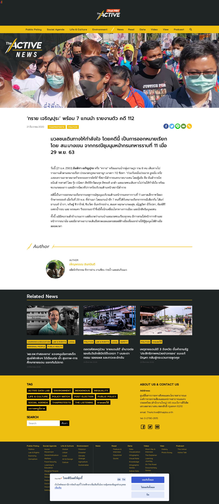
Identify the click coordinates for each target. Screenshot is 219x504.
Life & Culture (78, 29)
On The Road (150, 464)
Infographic (134, 455)
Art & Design (67, 459)
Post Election (83, 396)
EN (119, 479)
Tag (29, 384)
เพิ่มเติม (58, 487)
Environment (99, 29)
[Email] (183, 126)
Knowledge (134, 462)
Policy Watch (61, 396)
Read (131, 29)
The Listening (84, 402)
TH (123, 479)
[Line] (177, 126)
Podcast (179, 29)
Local (72, 342)
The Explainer (151, 455)
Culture (65, 462)
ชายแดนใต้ (157, 342)
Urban (64, 452)
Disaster (82, 452)
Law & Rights (59, 342)
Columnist (117, 455)
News (120, 29)
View (165, 29)
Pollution (82, 449)
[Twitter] (171, 126)
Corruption (32, 459)
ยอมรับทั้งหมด (148, 479)
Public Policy (34, 29)
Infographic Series (134, 466)
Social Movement (49, 450)
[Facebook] (166, 126)
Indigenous (82, 390)
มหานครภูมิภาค (36, 408)
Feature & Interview (117, 450)
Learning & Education (39, 342)
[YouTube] (157, 427)
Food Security (50, 462)
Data (143, 29)
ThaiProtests (56, 127)
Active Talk (182, 452)
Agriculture (83, 462)
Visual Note (134, 458)
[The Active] (108, 14)
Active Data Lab (39, 390)
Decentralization (51, 455)
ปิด (148, 494)
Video (154, 29)
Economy (32, 456)
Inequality (101, 390)
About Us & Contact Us (159, 384)
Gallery (164, 449)
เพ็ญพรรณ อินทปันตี (82, 264)
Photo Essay (166, 452)
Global (65, 449)
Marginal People (36, 346)
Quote (115, 458)
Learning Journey (149, 459)
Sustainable (83, 465)
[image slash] (113, 29)
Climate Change (81, 457)
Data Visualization (134, 450)
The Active (182, 449)
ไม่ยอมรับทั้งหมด (148, 487)
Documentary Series (151, 469)
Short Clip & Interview (150, 450)
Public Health (55, 346)
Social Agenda (55, 29)
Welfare (47, 458)
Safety (124, 342)
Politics (72, 127)
